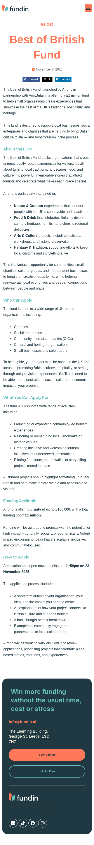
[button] (88, 8)
